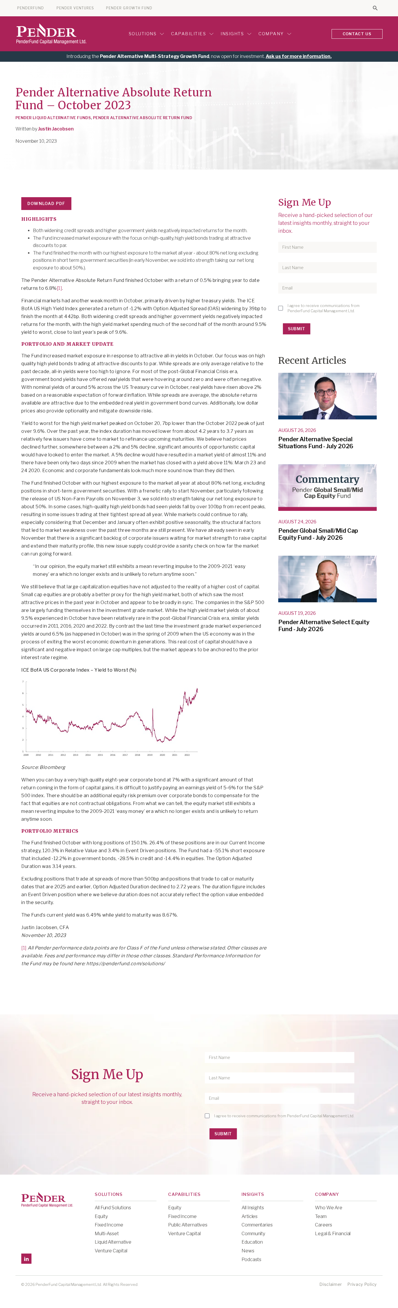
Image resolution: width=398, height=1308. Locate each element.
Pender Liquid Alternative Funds (53, 117)
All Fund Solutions (113, 1207)
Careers (323, 1225)
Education (252, 1242)
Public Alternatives (187, 1225)
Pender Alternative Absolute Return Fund (142, 117)
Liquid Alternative (113, 1242)
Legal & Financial (333, 1233)
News (248, 1251)
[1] (59, 288)
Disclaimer (330, 1284)
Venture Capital (111, 1251)
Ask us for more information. (299, 56)
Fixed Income (109, 1225)
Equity (101, 1216)
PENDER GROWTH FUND (129, 8)
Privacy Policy (362, 1284)
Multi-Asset (107, 1233)
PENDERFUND (30, 8)
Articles (250, 1216)
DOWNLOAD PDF (46, 203)
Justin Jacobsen (56, 129)
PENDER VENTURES (75, 8)
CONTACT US (357, 33)
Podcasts (251, 1259)
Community (253, 1233)
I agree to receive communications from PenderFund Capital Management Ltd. (324, 308)
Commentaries (257, 1225)
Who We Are (328, 1207)
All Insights (253, 1207)
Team (321, 1216)
